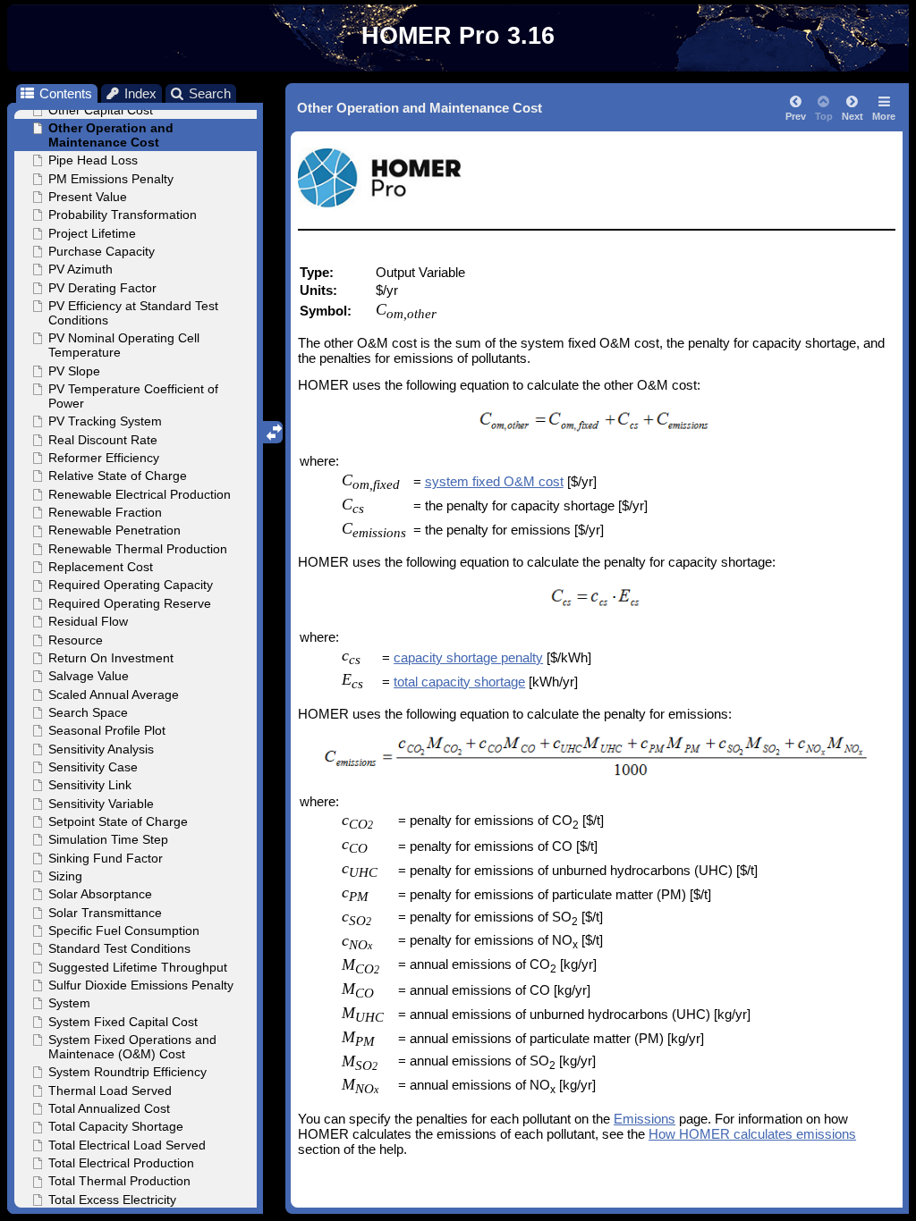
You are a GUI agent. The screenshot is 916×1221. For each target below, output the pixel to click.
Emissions (644, 1118)
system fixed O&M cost (494, 481)
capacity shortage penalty (468, 657)
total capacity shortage (459, 681)
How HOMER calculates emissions (752, 1133)
